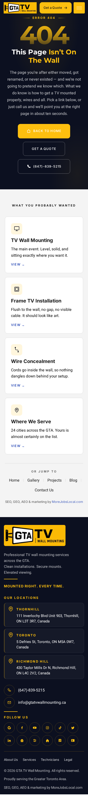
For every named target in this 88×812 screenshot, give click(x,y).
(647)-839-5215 (47, 166)
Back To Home (47, 131)
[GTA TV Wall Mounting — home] (21, 7)
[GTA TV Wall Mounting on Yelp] (34, 740)
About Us (11, 760)
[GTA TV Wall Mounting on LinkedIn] (9, 740)
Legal (68, 760)
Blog (73, 480)
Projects (54, 480)
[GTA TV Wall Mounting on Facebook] (22, 727)
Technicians (50, 760)
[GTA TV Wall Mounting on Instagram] (47, 727)
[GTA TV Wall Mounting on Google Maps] (9, 727)
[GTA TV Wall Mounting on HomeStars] (22, 740)
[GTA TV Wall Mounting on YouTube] (34, 727)
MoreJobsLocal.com (67, 502)
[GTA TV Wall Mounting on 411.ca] (72, 740)
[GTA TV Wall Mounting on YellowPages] (60, 740)
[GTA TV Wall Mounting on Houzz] (47, 740)
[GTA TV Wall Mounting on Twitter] (72, 727)
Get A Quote (44, 149)
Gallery (33, 480)
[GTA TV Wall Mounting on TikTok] (60, 727)
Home (14, 480)
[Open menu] (79, 7)
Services (29, 760)
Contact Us (44, 490)
